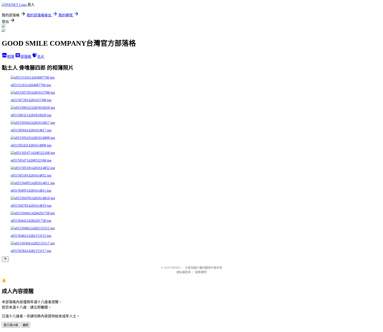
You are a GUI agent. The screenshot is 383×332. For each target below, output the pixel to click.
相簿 (11, 57)
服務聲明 (201, 272)
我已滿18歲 (11, 325)
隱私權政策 (183, 272)
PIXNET (176, 267)
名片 (40, 57)
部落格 (26, 57)
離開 (25, 325)
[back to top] (5, 259)
